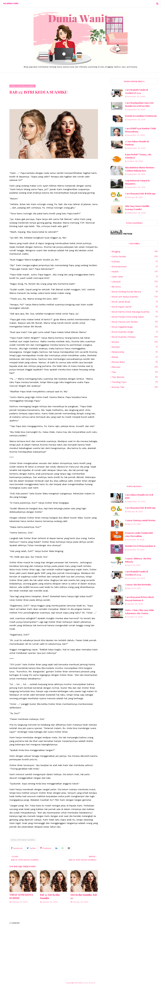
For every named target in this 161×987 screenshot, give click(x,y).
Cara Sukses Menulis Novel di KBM (139, 496)
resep (135, 357)
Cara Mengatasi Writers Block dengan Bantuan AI (139, 598)
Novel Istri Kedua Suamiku (23, 840)
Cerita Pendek (135, 256)
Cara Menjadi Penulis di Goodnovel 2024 (136, 91)
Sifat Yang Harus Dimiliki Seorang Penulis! (137, 207)
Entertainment (135, 266)
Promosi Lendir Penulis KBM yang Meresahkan (139, 534)
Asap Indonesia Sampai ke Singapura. (137, 182)
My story (135, 287)
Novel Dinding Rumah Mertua (135, 292)
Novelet (135, 347)
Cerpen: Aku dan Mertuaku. (138, 584)
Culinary (135, 261)
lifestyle (135, 281)
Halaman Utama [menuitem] (10, 4)
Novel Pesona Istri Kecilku (135, 322)
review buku (135, 362)
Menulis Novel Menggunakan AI (140, 546)
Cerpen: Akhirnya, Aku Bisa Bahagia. (138, 560)
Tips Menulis (135, 377)
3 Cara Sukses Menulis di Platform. (137, 143)
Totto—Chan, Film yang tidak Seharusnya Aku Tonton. (139, 612)
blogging (135, 251)
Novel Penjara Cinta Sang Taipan (135, 317)
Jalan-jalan (135, 276)
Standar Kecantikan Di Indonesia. (141, 115)
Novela (135, 342)
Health (135, 271)
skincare (135, 367)
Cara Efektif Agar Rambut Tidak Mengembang (140, 130)
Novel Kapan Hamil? (135, 307)
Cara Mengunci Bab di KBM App (140, 193)
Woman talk (135, 387)
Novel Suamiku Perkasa (135, 337)
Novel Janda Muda (135, 302)
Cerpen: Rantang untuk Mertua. (140, 520)
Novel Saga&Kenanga (135, 327)
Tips (135, 372)
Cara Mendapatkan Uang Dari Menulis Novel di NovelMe (139, 104)
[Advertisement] (134, 413)
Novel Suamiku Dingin (135, 332)
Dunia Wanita (89, 983)
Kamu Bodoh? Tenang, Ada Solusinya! (138, 156)
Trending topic (135, 382)
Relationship (135, 352)
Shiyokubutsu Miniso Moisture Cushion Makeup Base (139, 169)
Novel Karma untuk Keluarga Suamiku (135, 312)
